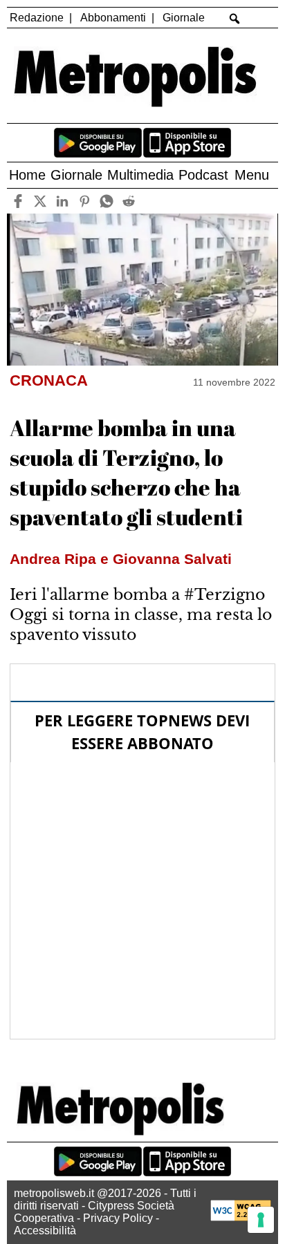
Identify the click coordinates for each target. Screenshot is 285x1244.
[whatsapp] (107, 201)
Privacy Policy (118, 1218)
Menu (252, 174)
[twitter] (40, 201)
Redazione (37, 17)
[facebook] (18, 201)
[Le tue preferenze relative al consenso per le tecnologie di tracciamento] (261, 1220)
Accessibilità (45, 1230)
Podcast (203, 174)
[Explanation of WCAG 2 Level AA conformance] (240, 1217)
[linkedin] (63, 201)
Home (27, 174)
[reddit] (129, 201)
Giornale (184, 17)
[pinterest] (85, 201)
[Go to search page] (234, 19)
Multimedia (140, 174)
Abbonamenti (113, 17)
